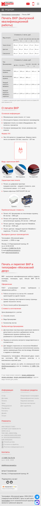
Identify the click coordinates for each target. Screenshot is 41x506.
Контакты (5, 411)
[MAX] (37, 502)
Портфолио (6, 408)
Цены (3, 403)
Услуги (4, 416)
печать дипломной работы (23, 377)
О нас (4, 396)
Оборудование (7, 406)
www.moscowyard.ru (12, 252)
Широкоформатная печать (29, 398)
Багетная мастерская (27, 403)
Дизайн (4, 413)
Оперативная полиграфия (29, 396)
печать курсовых (7, 377)
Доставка (5, 398)
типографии (6, 500)
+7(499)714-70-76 (14, 248)
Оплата (4, 401)
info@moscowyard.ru (13, 250)
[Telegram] (37, 497)
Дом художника (25, 406)
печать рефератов (28, 375)
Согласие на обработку (11, 444)
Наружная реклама (27, 401)
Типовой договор (9, 442)
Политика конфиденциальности (14, 447)
